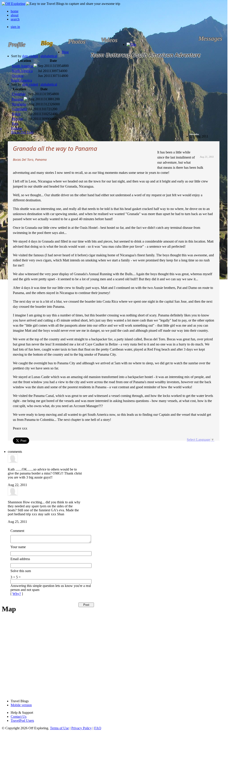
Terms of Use (59, 728)
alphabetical (48, 56)
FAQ (97, 728)
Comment (17, 531)
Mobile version (21, 705)
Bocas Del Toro (22, 132)
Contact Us (18, 716)
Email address (20, 559)
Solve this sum (20, 571)
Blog (65, 52)
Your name (18, 547)
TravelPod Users (22, 720)
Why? (16, 594)
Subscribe (194, 134)
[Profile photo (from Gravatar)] (13, 462)
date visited (30, 56)
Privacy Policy (81, 728)
